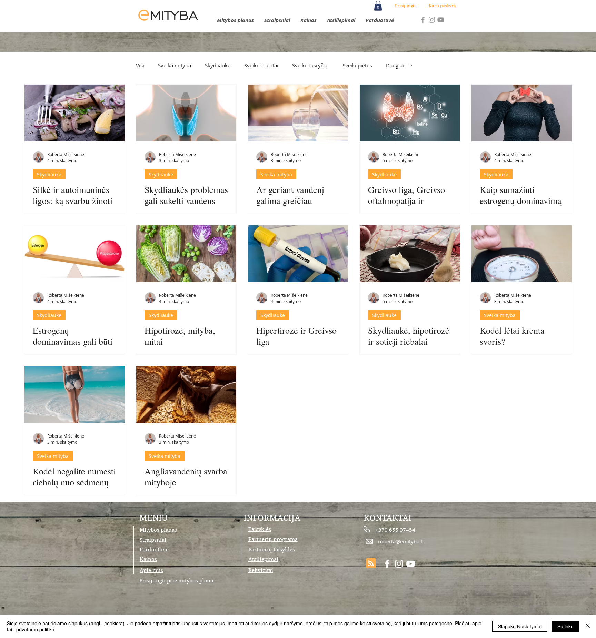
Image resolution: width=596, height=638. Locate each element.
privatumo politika (35, 629)
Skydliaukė (217, 65)
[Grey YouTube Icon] (441, 20)
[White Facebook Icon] (387, 563)
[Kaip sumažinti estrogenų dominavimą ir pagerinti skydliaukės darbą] (521, 113)
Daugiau (396, 65)
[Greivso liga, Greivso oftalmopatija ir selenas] (410, 113)
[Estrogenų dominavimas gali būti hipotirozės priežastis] (74, 253)
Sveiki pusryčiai (310, 65)
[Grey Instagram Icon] (432, 20)
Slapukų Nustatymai (520, 626)
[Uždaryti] (588, 626)
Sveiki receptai (261, 65)
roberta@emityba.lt (401, 541)
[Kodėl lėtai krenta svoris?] (521, 253)
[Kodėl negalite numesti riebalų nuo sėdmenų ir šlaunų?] (74, 394)
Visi (140, 65)
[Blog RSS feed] (371, 563)
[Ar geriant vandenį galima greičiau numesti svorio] (298, 113)
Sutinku (565, 626)
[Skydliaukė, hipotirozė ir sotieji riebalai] (410, 253)
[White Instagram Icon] (399, 563)
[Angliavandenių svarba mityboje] (186, 394)
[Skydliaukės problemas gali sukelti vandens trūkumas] (186, 113)
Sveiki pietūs (357, 65)
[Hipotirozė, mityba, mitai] (186, 253)
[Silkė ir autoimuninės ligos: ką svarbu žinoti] (74, 113)
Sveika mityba (174, 65)
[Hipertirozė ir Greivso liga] (298, 253)
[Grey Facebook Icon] (423, 20)
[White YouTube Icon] (410, 563)
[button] (378, 6)
